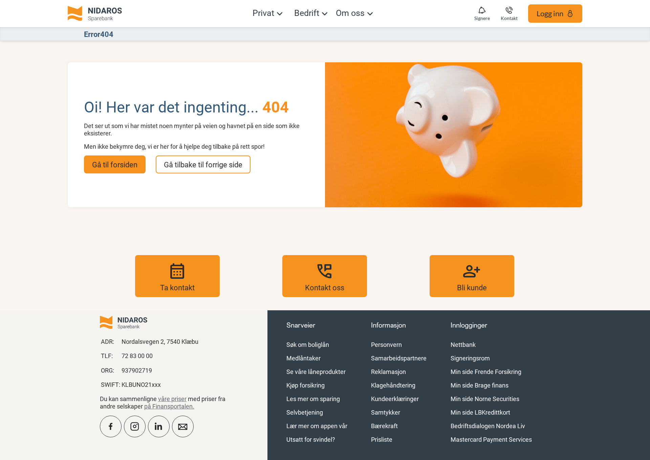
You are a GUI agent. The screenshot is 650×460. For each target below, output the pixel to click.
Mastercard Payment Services (491, 439)
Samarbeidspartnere (399, 358)
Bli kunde (472, 276)
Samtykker (385, 412)
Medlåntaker (303, 358)
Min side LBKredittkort (480, 412)
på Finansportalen (168, 406)
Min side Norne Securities (485, 399)
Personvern (386, 344)
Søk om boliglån (307, 344)
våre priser (172, 399)
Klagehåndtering (393, 385)
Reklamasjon (388, 372)
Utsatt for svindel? (310, 439)
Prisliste (381, 439)
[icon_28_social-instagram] (135, 426)
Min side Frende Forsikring (486, 372)
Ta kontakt (177, 276)
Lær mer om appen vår (316, 426)
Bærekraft (384, 426)
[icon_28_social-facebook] (111, 426)
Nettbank (463, 344)
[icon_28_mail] (183, 426)
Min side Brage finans (479, 385)
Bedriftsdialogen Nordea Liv (488, 426)
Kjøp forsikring (305, 385)
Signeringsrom (470, 358)
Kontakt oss (324, 276)
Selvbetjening (304, 412)
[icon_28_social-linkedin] (159, 426)
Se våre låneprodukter (316, 372)
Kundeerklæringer (395, 399)
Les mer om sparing (313, 399)
